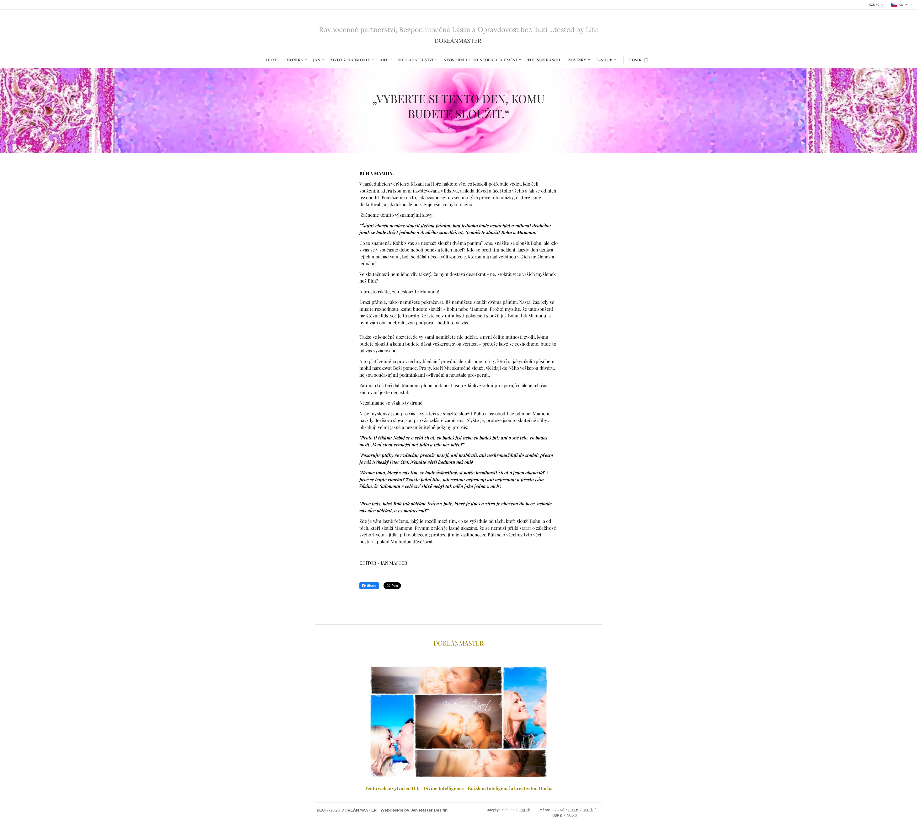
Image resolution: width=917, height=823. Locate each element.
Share (371, 586)
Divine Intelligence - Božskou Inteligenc (465, 788)
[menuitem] (274, 60)
